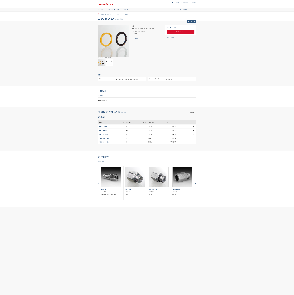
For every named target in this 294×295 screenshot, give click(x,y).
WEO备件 (117, 14)
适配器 (102, 14)
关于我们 (126, 9)
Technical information (113, 9)
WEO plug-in (109, 14)
